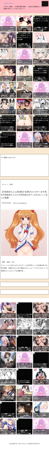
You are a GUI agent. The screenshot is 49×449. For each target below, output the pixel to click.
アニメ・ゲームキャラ (20, 203)
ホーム (4, 184)
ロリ (13, 262)
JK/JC (8, 262)
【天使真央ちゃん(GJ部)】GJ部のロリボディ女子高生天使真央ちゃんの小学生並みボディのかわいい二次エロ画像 (24, 195)
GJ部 (3, 262)
